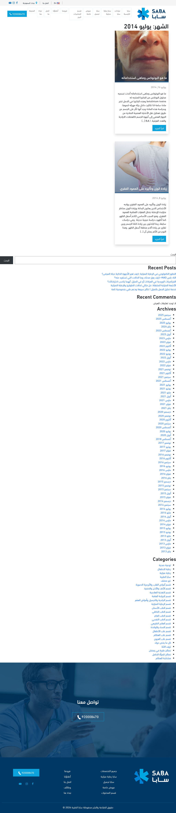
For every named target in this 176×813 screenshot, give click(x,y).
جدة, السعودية (29, 2)
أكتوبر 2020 (165, 419)
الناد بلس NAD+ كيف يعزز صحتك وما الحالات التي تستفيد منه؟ (145, 277)
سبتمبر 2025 (164, 315)
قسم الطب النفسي (161, 619)
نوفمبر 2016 (164, 454)
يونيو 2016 (165, 466)
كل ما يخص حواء (163, 642)
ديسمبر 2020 (164, 411)
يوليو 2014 (165, 508)
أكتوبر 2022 (165, 346)
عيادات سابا (117, 12)
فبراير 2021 (165, 404)
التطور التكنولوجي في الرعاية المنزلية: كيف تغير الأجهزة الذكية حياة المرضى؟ (139, 273)
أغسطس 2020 (163, 427)
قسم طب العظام (162, 635)
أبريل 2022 (166, 357)
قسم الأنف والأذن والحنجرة (157, 588)
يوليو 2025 (165, 322)
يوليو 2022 (165, 349)
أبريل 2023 (166, 334)
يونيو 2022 (165, 353)
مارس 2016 (165, 470)
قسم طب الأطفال (162, 631)
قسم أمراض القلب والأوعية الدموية (153, 584)
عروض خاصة (88, 12)
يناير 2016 (166, 477)
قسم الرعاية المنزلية (161, 604)
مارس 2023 (165, 338)
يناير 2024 (166, 326)
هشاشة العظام (163, 658)
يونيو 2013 (165, 532)
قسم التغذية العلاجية (160, 592)
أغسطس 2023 (163, 330)
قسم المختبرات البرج (77, 13)
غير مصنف (166, 580)
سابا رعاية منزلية (107, 12)
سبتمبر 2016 (164, 462)
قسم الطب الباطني (161, 611)
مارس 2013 (165, 543)
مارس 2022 (165, 361)
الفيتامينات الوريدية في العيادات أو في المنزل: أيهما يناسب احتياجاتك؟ (141, 281)
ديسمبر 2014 (164, 501)
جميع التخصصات (109, 771)
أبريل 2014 (166, 516)
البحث (173, 254)
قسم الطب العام (162, 615)
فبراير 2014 (165, 524)
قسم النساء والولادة (161, 627)
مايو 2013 (166, 535)
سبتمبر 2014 (164, 504)
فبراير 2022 (165, 365)
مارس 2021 (165, 400)
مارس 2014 (165, 520)
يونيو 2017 (165, 446)
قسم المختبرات (108, 792)
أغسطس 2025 (163, 318)
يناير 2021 (166, 408)
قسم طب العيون (162, 639)
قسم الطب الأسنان (161, 607)
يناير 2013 (166, 551)
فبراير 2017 (165, 450)
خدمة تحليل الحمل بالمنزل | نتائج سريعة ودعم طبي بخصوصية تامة (143, 289)
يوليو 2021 (165, 384)
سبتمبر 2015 (164, 489)
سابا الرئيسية (127, 12)
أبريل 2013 (166, 539)
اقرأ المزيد (159, 128)
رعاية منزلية (165, 573)
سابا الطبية (165, 576)
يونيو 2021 (165, 388)
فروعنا (64, 10)
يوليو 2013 (165, 528)
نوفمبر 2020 (164, 415)
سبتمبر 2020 (164, 423)
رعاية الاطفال (164, 569)
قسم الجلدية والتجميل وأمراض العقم (153, 600)
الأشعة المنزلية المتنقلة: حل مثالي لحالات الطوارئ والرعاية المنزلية (143, 285)
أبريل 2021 (166, 396)
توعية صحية (165, 565)
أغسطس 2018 (163, 439)
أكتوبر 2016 (165, 458)
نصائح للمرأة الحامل (161, 654)
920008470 (18, 14)
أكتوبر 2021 (165, 373)
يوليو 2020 (165, 431)
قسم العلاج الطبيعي (161, 623)
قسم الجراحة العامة (161, 596)
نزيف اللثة (166, 646)
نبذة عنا (40, 12)
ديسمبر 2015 (164, 481)
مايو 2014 (166, 512)
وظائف (67, 787)
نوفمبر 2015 (164, 485)
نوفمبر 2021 (164, 369)
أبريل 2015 (166, 493)
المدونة (32, 10)
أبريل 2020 (166, 435)
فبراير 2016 (165, 473)
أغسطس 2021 (163, 380)
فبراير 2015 (165, 497)
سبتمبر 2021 (164, 377)
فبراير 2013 (165, 547)
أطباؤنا (55, 10)
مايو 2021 (166, 392)
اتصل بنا (46, 2)
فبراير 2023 (165, 342)
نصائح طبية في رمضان (160, 650)
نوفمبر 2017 (164, 442)
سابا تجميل (97, 12)
